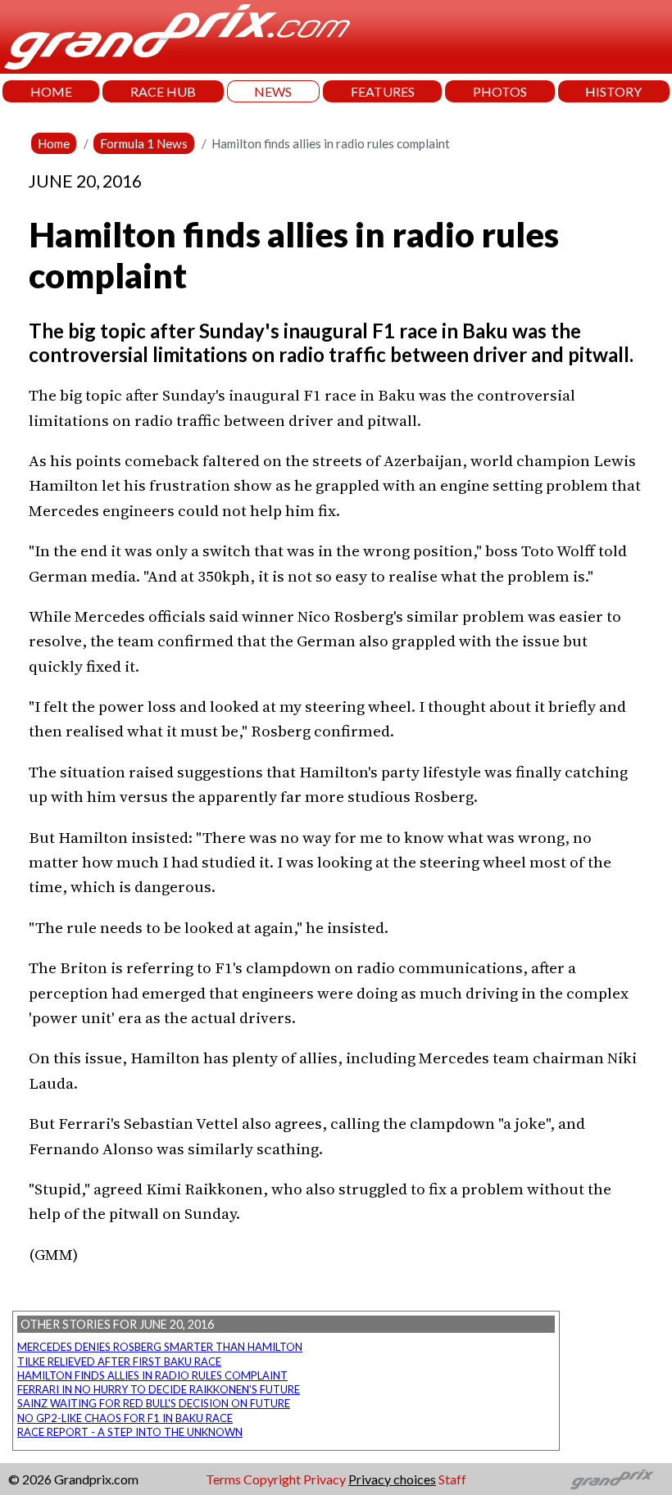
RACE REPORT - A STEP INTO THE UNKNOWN (130, 1431)
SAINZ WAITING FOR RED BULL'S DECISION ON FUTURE (153, 1403)
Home (54, 143)
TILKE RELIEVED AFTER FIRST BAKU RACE (119, 1361)
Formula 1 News (144, 143)
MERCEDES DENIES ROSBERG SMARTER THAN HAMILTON (159, 1346)
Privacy (324, 1479)
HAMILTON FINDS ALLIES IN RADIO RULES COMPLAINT (152, 1375)
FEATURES (383, 91)
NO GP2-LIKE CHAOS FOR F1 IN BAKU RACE (125, 1418)
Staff (452, 1479)
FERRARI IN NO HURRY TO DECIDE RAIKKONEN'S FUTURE (158, 1389)
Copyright (272, 1479)
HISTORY (613, 91)
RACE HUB (163, 91)
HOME (51, 91)
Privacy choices (392, 1479)
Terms (223, 1479)
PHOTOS (500, 91)
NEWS (273, 91)
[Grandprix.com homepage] (613, 1479)
